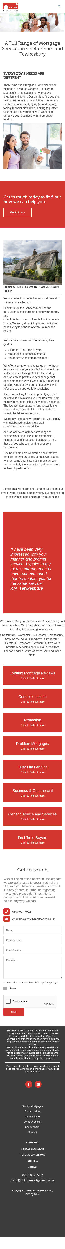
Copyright (32, 1142)
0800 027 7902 (21, 911)
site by (32, 1194)
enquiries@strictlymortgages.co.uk (33, 918)
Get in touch (17, 212)
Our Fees (32, 1160)
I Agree (12, 988)
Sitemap (32, 1167)
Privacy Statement (32, 1148)
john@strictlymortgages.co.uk (32, 1180)
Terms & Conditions (32, 1154)
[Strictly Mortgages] (10, 7)
